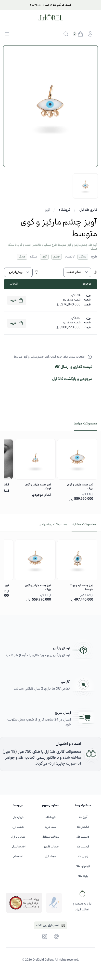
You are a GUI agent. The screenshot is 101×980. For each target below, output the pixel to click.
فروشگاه (64, 210)
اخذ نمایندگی (18, 846)
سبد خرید (50, 827)
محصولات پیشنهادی (53, 524)
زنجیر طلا (83, 856)
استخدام (18, 856)
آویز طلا (83, 817)
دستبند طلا (82, 837)
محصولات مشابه (84, 524)
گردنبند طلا (83, 846)
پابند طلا (83, 876)
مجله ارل (50, 856)
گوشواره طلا (83, 866)
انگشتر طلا (83, 827)
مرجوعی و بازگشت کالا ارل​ (72, 379)
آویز (47, 210)
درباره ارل (18, 817)
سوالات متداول (50, 837)
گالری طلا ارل (88, 210)
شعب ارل (18, 827)
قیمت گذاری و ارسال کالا (73, 367)
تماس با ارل (18, 837)
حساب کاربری (51, 846)
